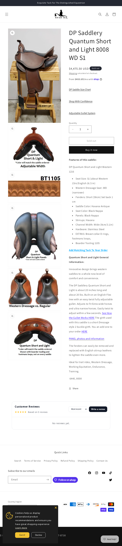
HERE (84, 331)
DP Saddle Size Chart (80, 89)
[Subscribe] (47, 479)
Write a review (98, 409)
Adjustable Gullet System (82, 113)
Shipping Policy (85, 460)
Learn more (21, 527)
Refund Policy (68, 460)
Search (17, 460)
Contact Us (102, 460)
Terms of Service (32, 460)
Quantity (73, 123)
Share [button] (75, 388)
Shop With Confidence (80, 101)
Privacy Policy (51, 460)
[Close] (55, 507)
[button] (6, 14)
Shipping (73, 73)
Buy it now (91, 149)
